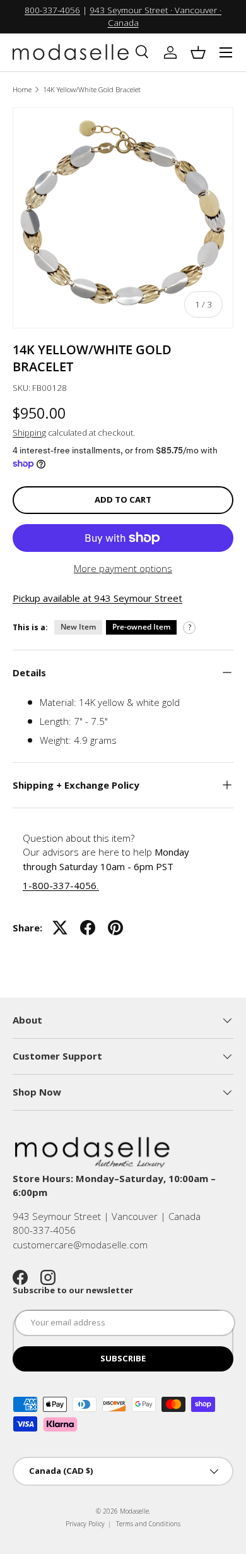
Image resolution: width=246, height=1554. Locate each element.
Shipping (29, 432)
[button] (198, 52)
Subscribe (123, 1358)
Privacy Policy (85, 1523)
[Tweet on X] (60, 927)
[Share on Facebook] (88, 927)
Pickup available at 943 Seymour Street (97, 598)
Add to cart (123, 499)
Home (22, 89)
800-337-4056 (52, 10)
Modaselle (134, 1511)
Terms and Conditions (148, 1523)
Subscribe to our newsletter (73, 1290)
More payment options (123, 568)
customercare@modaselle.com (80, 1244)
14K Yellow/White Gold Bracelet (92, 89)
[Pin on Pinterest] (115, 927)
